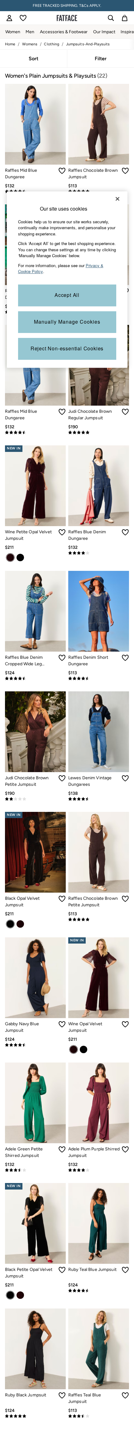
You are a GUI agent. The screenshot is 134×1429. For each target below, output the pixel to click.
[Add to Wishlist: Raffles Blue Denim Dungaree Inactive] (125, 532)
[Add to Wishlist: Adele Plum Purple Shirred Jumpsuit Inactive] (125, 1149)
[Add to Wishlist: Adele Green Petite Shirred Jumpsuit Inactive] (62, 1149)
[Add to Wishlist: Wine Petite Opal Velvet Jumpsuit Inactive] (62, 532)
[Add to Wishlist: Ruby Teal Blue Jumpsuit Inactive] (125, 1270)
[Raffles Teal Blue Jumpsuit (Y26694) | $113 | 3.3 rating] (98, 1416)
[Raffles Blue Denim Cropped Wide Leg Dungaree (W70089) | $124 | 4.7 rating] (35, 678)
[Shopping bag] (125, 18)
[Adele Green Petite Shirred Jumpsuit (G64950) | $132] (35, 1103)
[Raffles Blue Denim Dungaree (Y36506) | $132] (98, 485)
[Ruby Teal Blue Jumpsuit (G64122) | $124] (98, 1223)
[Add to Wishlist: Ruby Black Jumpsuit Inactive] (62, 1395)
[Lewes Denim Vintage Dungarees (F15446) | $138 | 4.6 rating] (98, 799)
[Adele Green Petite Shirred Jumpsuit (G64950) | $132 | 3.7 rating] (35, 1170)
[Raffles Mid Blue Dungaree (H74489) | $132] (35, 124)
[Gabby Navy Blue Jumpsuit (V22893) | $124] (35, 977)
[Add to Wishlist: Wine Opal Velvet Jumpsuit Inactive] (125, 1024)
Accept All (67, 295)
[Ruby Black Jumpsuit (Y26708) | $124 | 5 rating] (35, 1416)
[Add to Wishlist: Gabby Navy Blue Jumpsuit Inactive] (62, 1024)
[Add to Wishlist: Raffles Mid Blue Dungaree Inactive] (62, 171)
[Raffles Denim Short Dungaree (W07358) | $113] (98, 611)
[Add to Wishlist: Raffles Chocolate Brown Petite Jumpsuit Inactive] (125, 899)
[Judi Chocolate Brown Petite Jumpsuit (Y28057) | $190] (35, 731)
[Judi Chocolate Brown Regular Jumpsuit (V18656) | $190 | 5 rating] (98, 432)
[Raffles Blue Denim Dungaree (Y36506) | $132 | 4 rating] (98, 553)
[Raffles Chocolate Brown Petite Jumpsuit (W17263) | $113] (98, 852)
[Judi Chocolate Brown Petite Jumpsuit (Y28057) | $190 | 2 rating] (35, 799)
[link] (9, 18)
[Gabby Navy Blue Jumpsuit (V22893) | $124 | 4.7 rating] (35, 1045)
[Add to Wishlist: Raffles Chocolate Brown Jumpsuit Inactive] (125, 171)
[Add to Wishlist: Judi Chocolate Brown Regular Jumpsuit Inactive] (125, 412)
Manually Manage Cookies (67, 321)
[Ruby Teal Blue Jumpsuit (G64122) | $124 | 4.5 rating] (98, 1290)
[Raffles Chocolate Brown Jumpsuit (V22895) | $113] (98, 124)
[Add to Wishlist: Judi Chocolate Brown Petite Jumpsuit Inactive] (62, 778)
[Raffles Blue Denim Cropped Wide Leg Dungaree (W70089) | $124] (35, 611)
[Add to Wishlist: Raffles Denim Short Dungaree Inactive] (125, 658)
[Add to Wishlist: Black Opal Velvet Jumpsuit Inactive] (62, 899)
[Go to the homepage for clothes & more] (67, 18)
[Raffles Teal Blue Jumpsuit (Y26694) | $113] (98, 1348)
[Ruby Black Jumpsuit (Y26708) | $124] (35, 1348)
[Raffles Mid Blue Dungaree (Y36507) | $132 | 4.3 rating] (35, 432)
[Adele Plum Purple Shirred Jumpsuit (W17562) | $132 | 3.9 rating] (98, 1170)
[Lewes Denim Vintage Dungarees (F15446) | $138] (98, 731)
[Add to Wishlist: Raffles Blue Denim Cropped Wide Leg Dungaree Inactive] (62, 658)
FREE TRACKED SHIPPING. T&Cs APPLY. (67, 5)
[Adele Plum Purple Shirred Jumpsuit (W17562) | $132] (98, 1103)
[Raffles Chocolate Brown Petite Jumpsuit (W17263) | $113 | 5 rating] (98, 919)
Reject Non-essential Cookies (67, 348)
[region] (67, 279)
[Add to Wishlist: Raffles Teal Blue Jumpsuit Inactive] (125, 1395)
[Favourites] (23, 18)
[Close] (117, 199)
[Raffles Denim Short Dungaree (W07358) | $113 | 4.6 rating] (98, 678)
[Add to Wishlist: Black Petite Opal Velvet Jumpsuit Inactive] (62, 1270)
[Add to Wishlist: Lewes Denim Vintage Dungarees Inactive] (125, 778)
